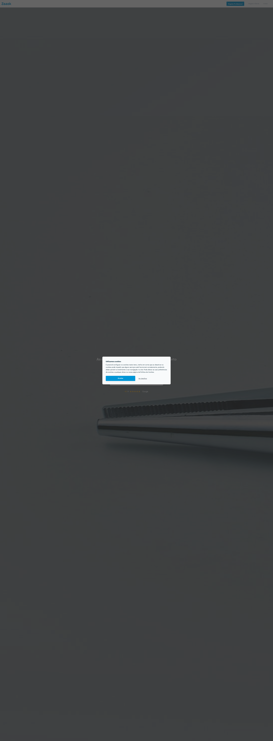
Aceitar (120, 378)
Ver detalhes (142, 378)
